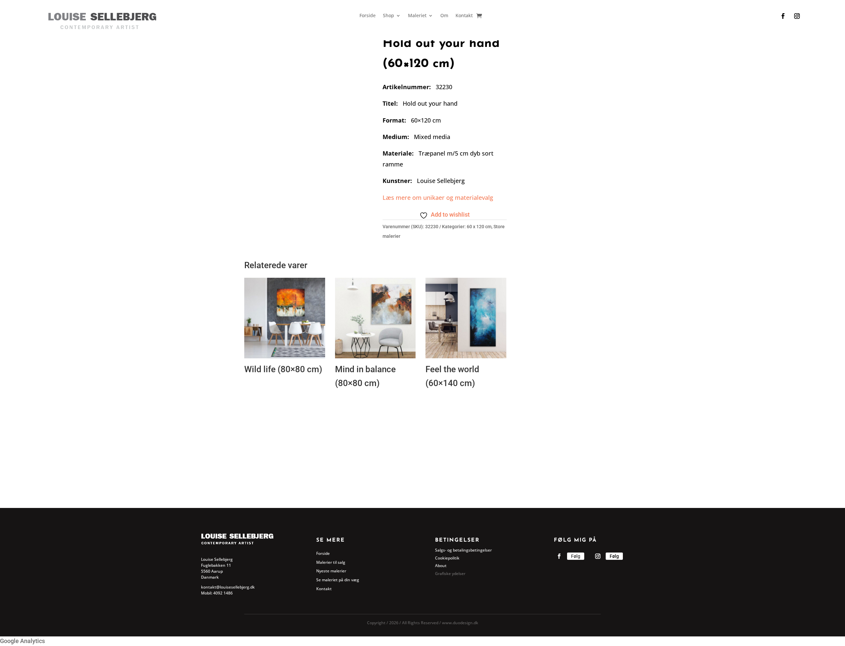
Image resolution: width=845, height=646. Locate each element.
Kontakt (464, 15)
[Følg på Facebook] (783, 16)
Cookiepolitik (447, 558)
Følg (575, 556)
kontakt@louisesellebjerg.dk (228, 587)
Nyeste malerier (331, 571)
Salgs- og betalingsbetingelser (463, 550)
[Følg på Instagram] (797, 16)
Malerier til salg (330, 562)
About (441, 565)
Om (444, 15)
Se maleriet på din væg (337, 580)
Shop (388, 15)
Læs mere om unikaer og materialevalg (438, 197)
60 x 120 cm (479, 226)
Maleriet (417, 15)
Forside (367, 15)
